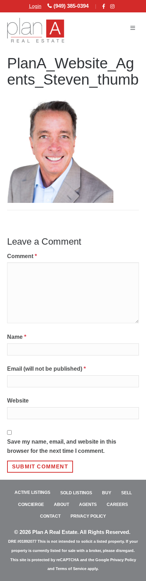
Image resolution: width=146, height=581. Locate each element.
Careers (117, 504)
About (61, 504)
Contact (50, 516)
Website (18, 401)
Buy (106, 492)
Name (16, 337)
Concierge (31, 504)
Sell (126, 492)
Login (35, 6)
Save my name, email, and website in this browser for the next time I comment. (61, 446)
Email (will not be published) (46, 369)
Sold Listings (76, 492)
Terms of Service (71, 568)
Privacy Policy (88, 516)
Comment (22, 256)
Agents (88, 504)
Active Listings (32, 492)
